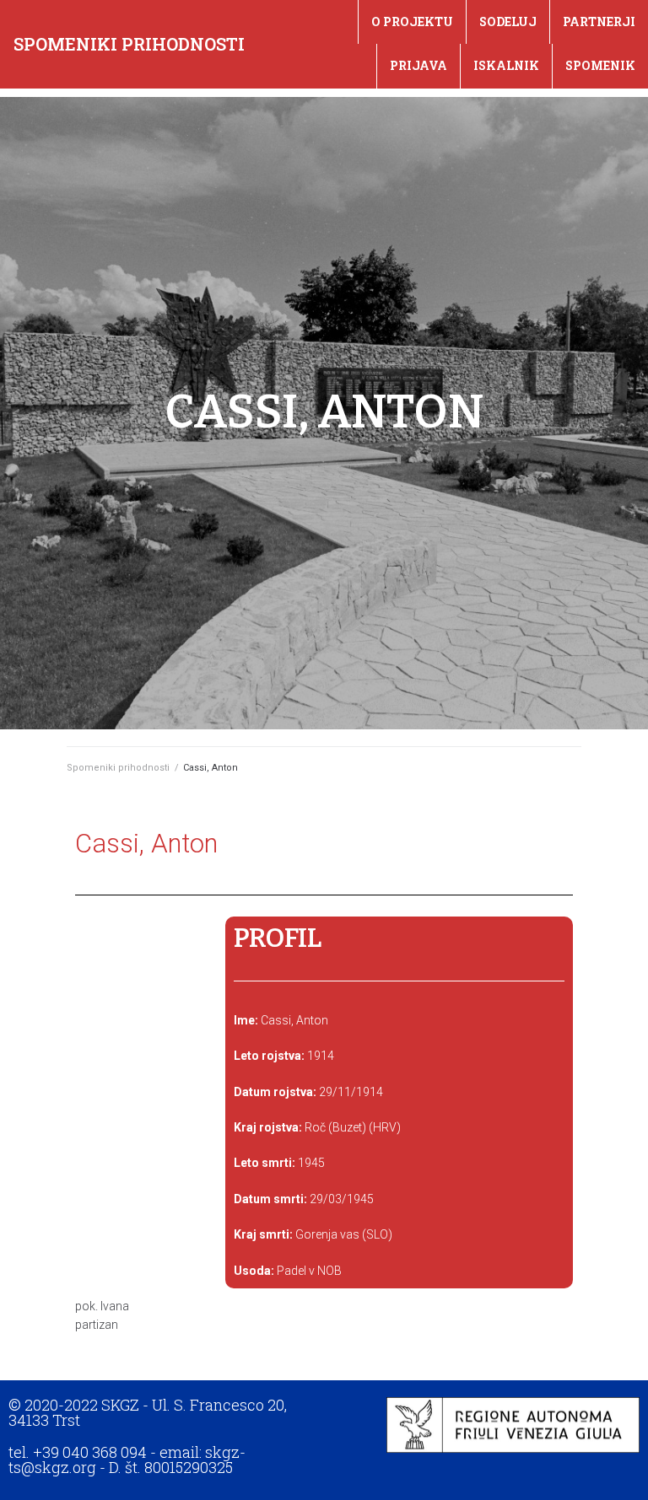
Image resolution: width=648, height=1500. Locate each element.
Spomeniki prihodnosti (129, 44)
